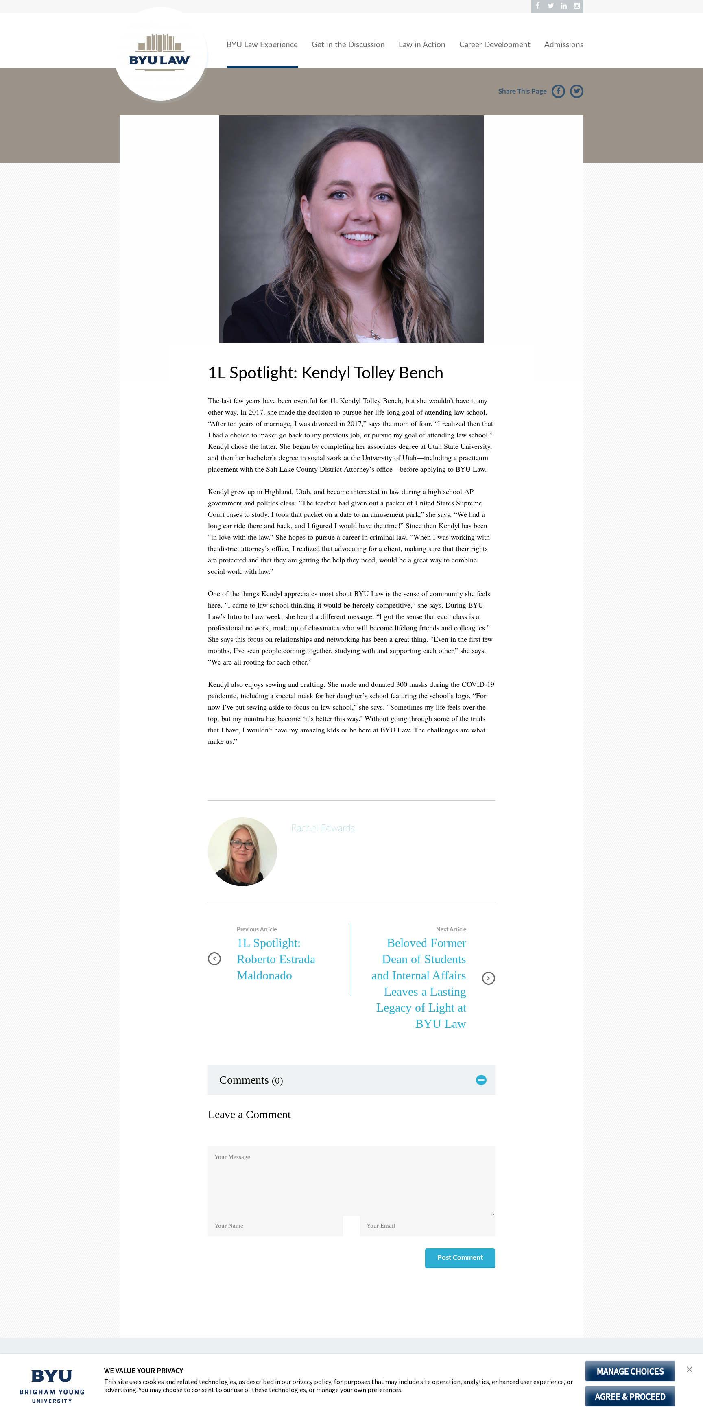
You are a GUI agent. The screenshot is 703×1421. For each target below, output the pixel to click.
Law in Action (422, 45)
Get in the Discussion (348, 45)
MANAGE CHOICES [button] (630, 1371)
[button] (689, 1369)
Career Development (495, 45)
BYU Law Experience (262, 45)
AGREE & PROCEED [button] (630, 1396)
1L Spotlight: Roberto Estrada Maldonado (276, 959)
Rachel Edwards (323, 828)
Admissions (563, 45)
